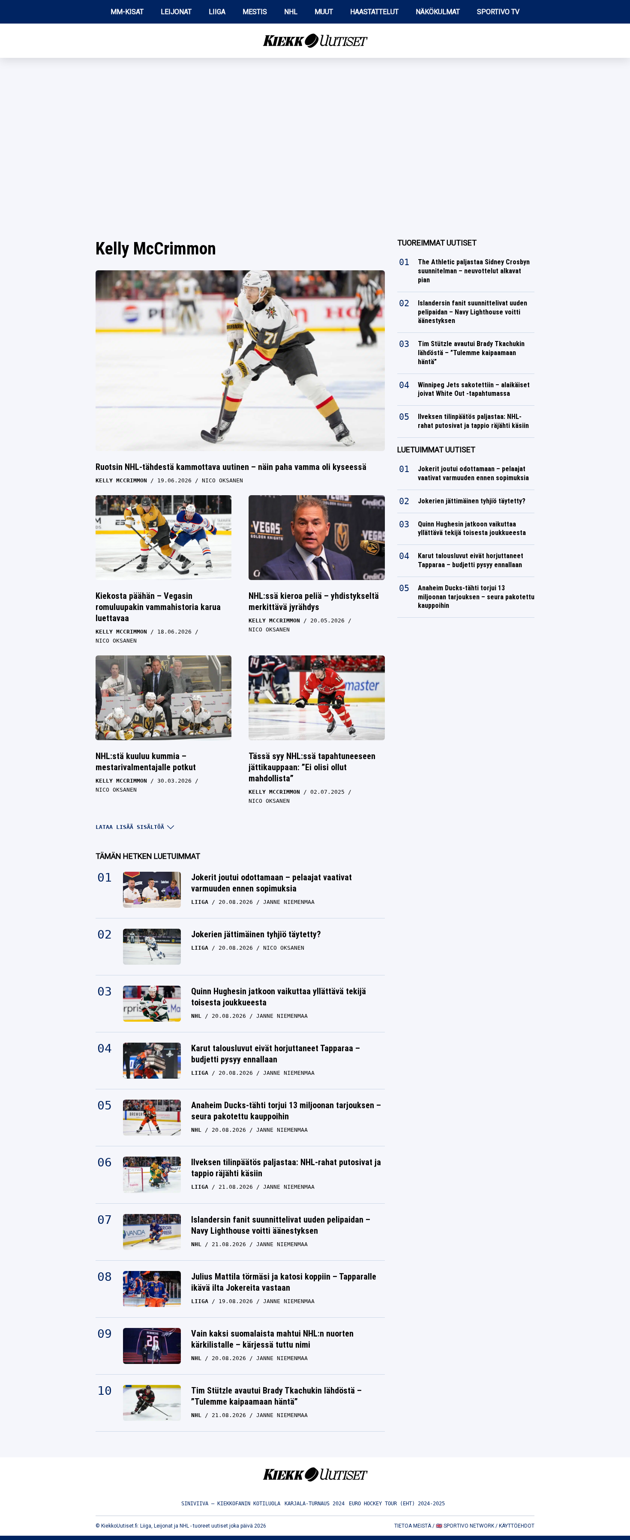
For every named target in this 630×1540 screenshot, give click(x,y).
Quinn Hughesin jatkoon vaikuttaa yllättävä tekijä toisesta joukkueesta (278, 997)
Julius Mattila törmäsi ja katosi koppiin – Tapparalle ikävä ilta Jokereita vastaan (283, 1282)
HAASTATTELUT (374, 12)
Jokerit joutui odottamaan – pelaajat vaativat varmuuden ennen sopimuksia (271, 883)
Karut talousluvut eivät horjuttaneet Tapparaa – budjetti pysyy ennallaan (275, 1054)
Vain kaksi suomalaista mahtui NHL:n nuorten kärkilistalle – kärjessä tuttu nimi (272, 1339)
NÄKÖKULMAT (438, 12)
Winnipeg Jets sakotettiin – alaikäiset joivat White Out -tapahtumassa (474, 389)
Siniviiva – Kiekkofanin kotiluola (230, 1504)
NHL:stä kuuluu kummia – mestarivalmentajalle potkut (146, 761)
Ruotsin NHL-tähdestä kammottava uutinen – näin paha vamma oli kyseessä (231, 467)
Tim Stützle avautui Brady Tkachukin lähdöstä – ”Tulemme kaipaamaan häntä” (276, 1396)
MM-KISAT (127, 12)
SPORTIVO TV (498, 12)
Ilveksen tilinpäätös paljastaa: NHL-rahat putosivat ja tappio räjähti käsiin (286, 1167)
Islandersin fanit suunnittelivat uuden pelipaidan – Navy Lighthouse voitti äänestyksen (280, 1225)
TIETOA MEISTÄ (412, 1526)
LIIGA (217, 12)
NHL (290, 12)
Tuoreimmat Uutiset (437, 242)
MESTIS (255, 12)
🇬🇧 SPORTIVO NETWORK (465, 1526)
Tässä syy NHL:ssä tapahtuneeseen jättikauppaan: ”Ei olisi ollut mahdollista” (312, 767)
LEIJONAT (176, 12)
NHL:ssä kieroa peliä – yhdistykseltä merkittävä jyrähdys (314, 601)
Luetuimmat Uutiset (436, 449)
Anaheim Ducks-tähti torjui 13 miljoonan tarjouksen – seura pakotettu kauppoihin (286, 1110)
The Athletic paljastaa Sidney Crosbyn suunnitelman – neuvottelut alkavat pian (474, 271)
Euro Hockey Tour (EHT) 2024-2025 (397, 1504)
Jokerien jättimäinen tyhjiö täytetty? (256, 934)
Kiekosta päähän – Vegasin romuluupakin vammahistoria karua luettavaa (158, 607)
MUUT (324, 12)
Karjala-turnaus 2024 (315, 1504)
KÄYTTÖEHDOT (516, 1526)
